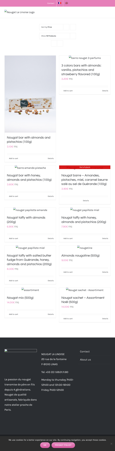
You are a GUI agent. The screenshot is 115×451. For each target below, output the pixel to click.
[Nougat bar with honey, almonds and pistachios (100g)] (30, 168)
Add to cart (13, 158)
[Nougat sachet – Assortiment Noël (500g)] (84, 290)
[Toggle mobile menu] (109, 12)
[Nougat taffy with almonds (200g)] (30, 210)
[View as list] (60, 43)
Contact (85, 351)
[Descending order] (73, 27)
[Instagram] (83, 374)
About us (85, 359)
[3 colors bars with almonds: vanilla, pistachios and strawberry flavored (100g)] (84, 58)
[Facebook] (79, 374)
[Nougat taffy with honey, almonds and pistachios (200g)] (84, 210)
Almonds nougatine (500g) (80, 255)
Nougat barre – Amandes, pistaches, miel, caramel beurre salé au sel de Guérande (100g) (84, 180)
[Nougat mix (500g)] (30, 290)
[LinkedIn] (87, 374)
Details (51, 158)
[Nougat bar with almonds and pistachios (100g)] (30, 94)
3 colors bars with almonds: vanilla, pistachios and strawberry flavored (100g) (81, 70)
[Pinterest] (91, 374)
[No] (111, 443)
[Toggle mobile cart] (104, 12)
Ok (45, 445)
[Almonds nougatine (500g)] (84, 248)
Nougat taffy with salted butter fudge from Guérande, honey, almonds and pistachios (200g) (29, 260)
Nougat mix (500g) (20, 298)
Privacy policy (63, 445)
